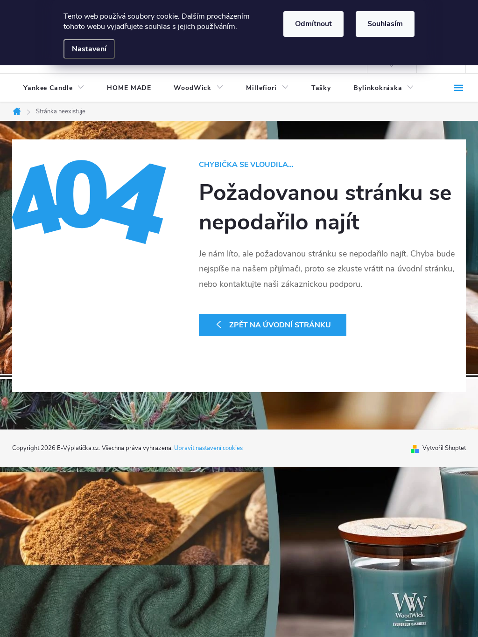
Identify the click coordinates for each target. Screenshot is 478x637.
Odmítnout (313, 24)
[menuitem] (54, 88)
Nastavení (89, 49)
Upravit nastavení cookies (208, 448)
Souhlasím (385, 24)
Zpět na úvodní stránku (280, 325)
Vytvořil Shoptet (444, 448)
